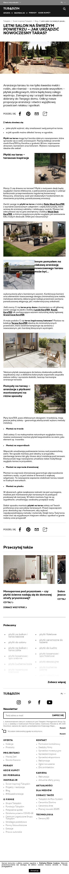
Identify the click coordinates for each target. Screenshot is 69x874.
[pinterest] (28, 114)
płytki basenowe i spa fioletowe (49, 655)
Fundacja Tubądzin (15, 807)
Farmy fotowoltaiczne (16, 825)
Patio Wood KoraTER (54, 204)
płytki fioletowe (48, 634)
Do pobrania (11, 775)
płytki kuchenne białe (20, 664)
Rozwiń (63, 728)
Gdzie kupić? (44, 13)
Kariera (41, 773)
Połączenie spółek (14, 810)
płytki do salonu (17, 642)
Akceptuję (34, 870)
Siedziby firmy (45, 747)
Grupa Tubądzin (13, 803)
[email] (36, 114)
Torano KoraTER (19, 323)
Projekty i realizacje (15, 787)
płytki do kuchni (48, 648)
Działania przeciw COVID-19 (19, 813)
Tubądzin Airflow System (51, 799)
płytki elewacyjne (49, 662)
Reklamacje (44, 761)
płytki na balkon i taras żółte (18, 649)
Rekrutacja (44, 777)
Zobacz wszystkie (14, 607)
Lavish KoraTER (42, 310)
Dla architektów (46, 767)
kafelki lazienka (17, 678)
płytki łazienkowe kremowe (18, 671)
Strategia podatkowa (16, 822)
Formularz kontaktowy (49, 744)
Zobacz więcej (57, 682)
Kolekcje (9, 744)
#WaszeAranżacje (14, 794)
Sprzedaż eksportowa (49, 757)
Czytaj (7, 602)
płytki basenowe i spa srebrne (18, 657)
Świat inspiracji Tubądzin (22, 21)
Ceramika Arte (46, 806)
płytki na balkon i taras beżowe (18, 635)
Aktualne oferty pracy (49, 780)
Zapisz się (58, 715)
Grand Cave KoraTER (13, 315)
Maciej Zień (11, 757)
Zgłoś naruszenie (47, 764)
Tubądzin (6, 21)
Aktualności (44, 786)
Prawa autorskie (14, 832)
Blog (36, 21)
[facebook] (20, 114)
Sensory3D (44, 818)
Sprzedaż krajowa (47, 754)
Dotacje (9, 829)
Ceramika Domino (47, 802)
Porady (33, 13)
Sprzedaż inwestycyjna (50, 751)
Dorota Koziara (13, 760)
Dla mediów (44, 790)
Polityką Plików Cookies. (50, 863)
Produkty (10, 747)
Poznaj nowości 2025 (49, 809)
